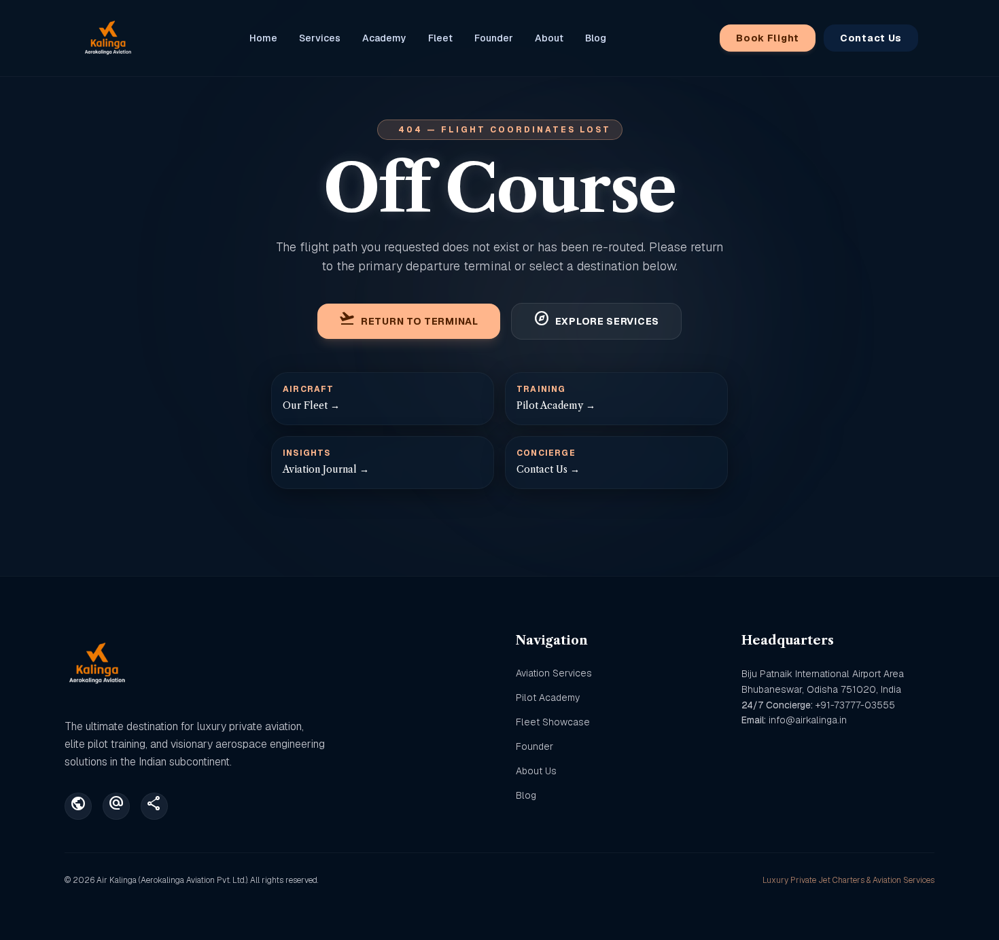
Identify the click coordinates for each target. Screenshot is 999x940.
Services (319, 38)
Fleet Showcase (553, 722)
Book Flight (767, 38)
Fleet (440, 38)
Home (263, 38)
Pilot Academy (548, 697)
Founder (493, 38)
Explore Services (596, 321)
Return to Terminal (408, 321)
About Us (536, 771)
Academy (384, 38)
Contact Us (871, 38)
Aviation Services (554, 673)
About (549, 38)
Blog (595, 38)
